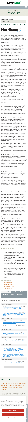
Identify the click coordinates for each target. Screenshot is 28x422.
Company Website (8, 282)
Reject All (13, 414)
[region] (13, 409)
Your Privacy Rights (12, 417)
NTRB (14, 33)
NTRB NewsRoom (8, 288)
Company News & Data (9, 286)
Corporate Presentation (9, 284)
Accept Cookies (12, 410)
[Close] (24, 398)
